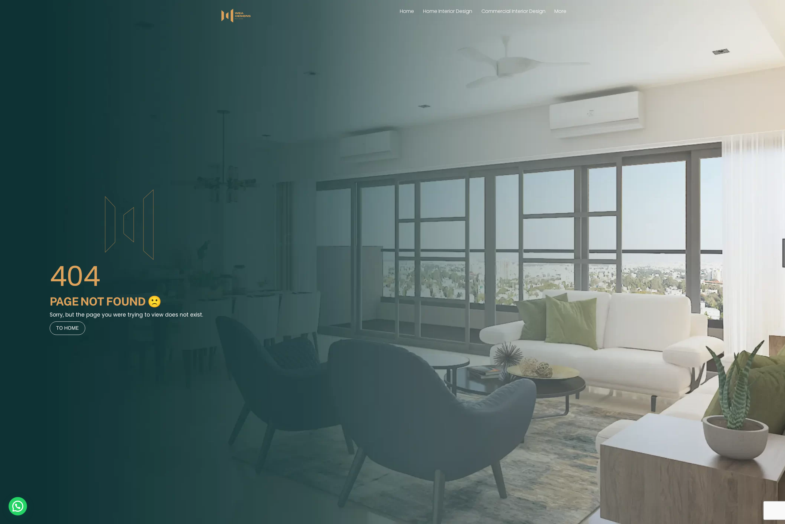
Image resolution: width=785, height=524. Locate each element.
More (560, 11)
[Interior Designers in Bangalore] (236, 22)
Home (407, 11)
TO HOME (67, 328)
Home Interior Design (447, 11)
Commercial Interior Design (513, 11)
